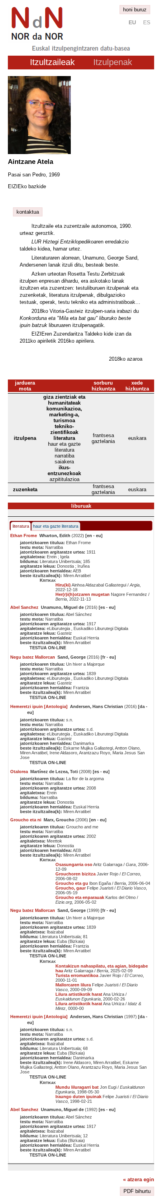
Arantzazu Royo (94, 752)
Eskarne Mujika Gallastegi (88, 748)
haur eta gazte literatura (55, 526)
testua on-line (47, 647)
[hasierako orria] (36, 40)
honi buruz (135, 10)
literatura (21, 526)
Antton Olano (127, 748)
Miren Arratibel (76, 575)
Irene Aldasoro (63, 752)
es (146, 22)
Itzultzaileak (52, 62)
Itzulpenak (112, 62)
